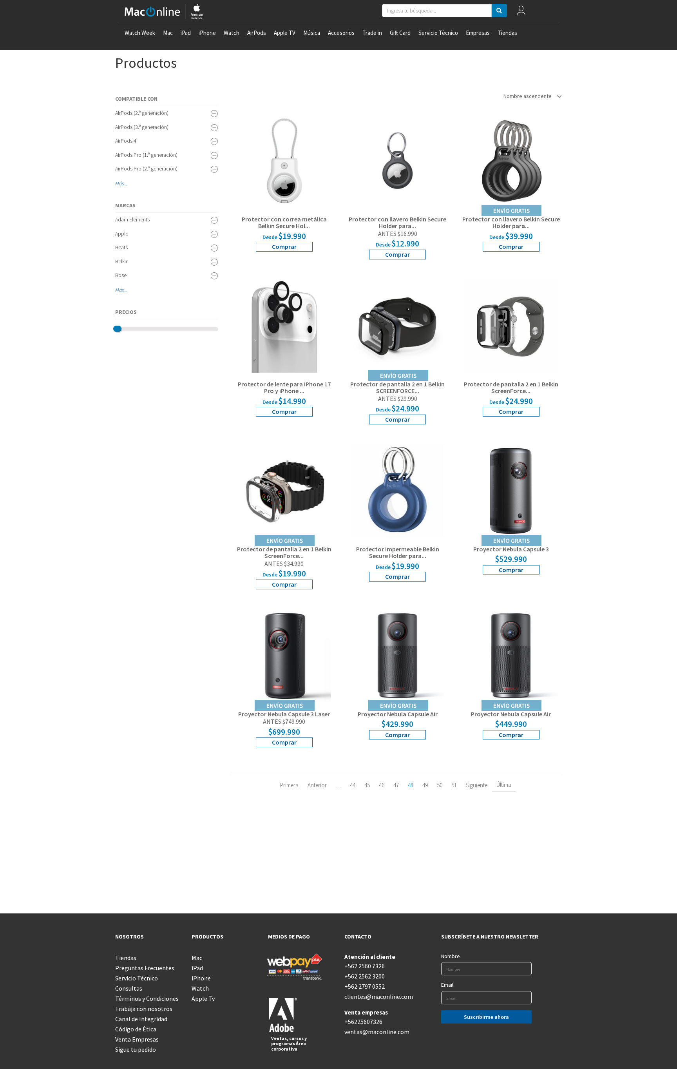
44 (352, 785)
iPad (186, 32)
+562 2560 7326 (364, 966)
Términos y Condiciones (147, 998)
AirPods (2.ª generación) (141, 112)
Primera (289, 785)
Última (503, 784)
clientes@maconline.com (376, 996)
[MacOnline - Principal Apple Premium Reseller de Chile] (164, 12)
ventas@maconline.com (376, 1032)
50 (439, 785)
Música (311, 32)
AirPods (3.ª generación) (141, 126)
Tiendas (507, 32)
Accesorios (341, 32)
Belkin (122, 261)
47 (396, 785)
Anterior (317, 785)
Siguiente (476, 785)
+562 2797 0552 (364, 986)
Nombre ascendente (528, 96)
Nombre (450, 956)
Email (447, 984)
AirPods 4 (125, 140)
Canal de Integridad (141, 1019)
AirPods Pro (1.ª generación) (146, 154)
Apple (121, 233)
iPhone (207, 32)
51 (454, 785)
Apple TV (284, 32)
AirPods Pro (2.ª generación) (146, 168)
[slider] (116, 329)
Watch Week (140, 32)
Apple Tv (203, 998)
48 (410, 785)
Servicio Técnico (438, 32)
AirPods (256, 32)
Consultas (128, 988)
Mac (168, 32)
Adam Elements (132, 219)
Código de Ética (135, 1029)
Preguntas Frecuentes (144, 968)
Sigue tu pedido (135, 1049)
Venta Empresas (137, 1039)
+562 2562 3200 (364, 976)
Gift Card (400, 32)
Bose (121, 275)
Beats (121, 247)
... (125, 183)
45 (367, 785)
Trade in (372, 32)
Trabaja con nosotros (143, 1009)
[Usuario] (521, 12)
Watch (231, 32)
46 (381, 785)
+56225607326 (363, 1022)
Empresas (478, 32)
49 (425, 785)
